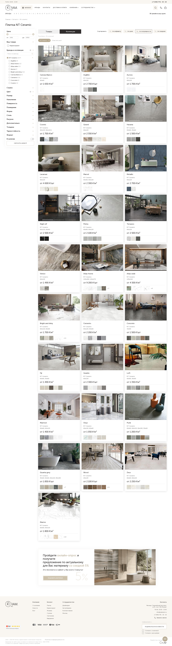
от (7, 37)
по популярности (145, 31)
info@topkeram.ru (162, 612)
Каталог (15, 19)
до (23, 37)
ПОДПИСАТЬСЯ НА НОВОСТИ (154, 626)
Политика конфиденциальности (54, 639)
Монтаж (65, 613)
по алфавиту (116, 31)
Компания (73, 7)
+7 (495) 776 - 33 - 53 (159, 2)
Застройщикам (67, 608)
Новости (35, 608)
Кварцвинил (50, 618)
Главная (7, 19)
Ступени (49, 613)
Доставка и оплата (60, 7)
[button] (20, 42)
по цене (130, 31)
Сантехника (50, 616)
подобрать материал (55, 578)
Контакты (46, 7)
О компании (36, 605)
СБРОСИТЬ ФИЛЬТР (20, 143)
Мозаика (49, 610)
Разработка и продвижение (158, 640)
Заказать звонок (162, 618)
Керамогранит (51, 608)
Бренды (37, 7)
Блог (34, 610)
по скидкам (161, 31)
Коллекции (70, 31)
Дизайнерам (66, 605)
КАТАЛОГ (28, 8)
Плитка (49, 605)
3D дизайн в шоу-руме (158, 13)
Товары (49, 31)
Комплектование (67, 610)
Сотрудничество (87, 7)
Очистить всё (56, 40)
